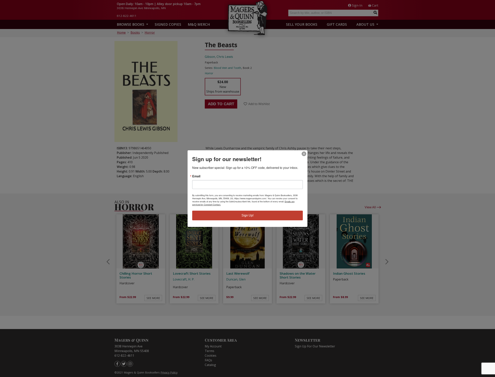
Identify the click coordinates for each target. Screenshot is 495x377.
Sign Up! (247, 215)
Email (196, 176)
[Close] (304, 153)
